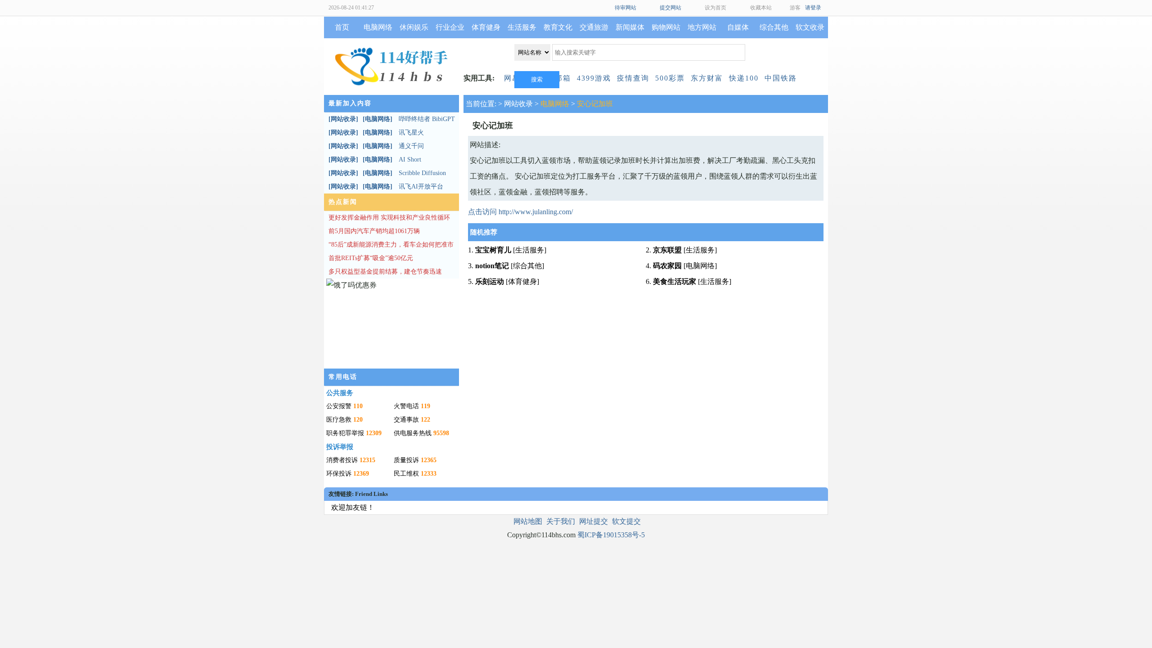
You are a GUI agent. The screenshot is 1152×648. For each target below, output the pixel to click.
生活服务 (522, 27)
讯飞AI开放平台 (421, 186)
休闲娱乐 (414, 27)
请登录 (813, 7)
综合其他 (774, 27)
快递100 (744, 78)
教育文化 (558, 27)
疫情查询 (633, 78)
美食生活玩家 (674, 281)
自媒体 (738, 27)
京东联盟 (667, 250)
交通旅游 (594, 27)
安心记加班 (595, 104)
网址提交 (593, 521)
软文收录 (810, 27)
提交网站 (670, 7)
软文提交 (626, 521)
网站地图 (527, 521)
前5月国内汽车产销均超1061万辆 (374, 231)
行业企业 (450, 27)
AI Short (410, 159)
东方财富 (707, 78)
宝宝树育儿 (493, 250)
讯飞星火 (411, 132)
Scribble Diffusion (422, 173)
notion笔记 (492, 266)
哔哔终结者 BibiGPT (427, 119)
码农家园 (667, 266)
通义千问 (411, 146)
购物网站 (666, 27)
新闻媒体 (630, 27)
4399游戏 (594, 78)
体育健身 (486, 27)
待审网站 (625, 7)
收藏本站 (761, 7)
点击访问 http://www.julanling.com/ (520, 212)
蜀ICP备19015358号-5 (611, 535)
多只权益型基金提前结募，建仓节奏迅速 (385, 271)
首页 (342, 27)
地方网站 (702, 27)
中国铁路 (781, 78)
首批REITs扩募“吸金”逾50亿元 (370, 258)
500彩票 (670, 78)
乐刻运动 (489, 281)
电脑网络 (378, 27)
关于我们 (560, 521)
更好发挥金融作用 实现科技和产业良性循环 (389, 217)
